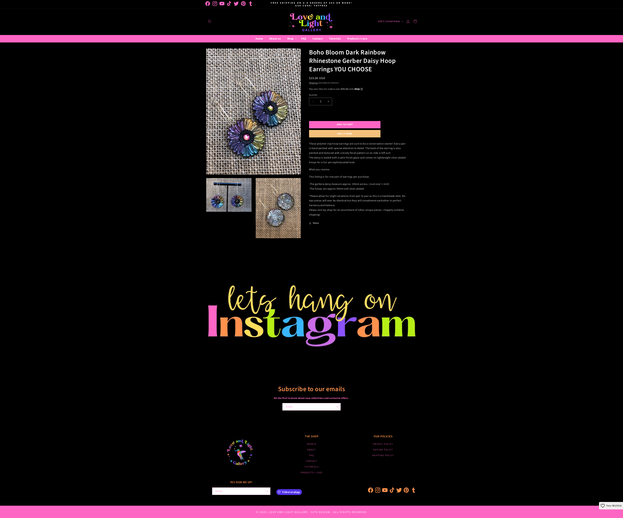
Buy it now (345, 133)
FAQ (311, 455)
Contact (311, 461)
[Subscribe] (337, 407)
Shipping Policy (383, 455)
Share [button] (316, 223)
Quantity (313, 94)
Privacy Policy (383, 444)
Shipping (313, 82)
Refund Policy (383, 449)
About (311, 449)
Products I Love (312, 472)
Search (311, 444)
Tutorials (311, 466)
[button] (209, 21)
